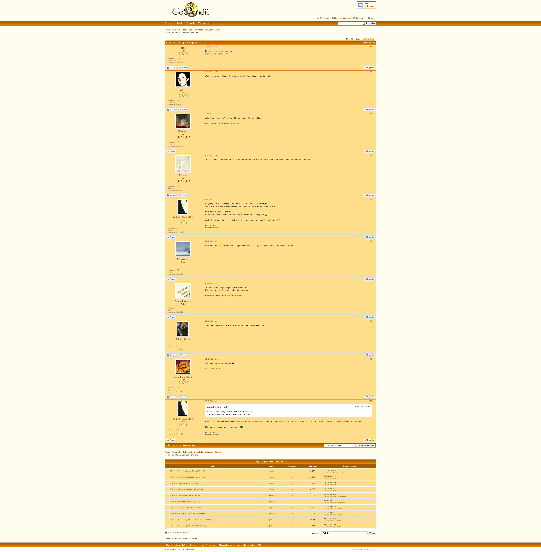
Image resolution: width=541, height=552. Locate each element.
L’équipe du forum (182, 545)
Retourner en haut (197, 545)
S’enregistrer (203, 23)
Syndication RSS (254, 545)
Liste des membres (342, 18)
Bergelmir (340, 472)
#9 (371, 359)
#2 (371, 72)
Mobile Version (212, 545)
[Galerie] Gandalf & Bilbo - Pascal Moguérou (188, 471)
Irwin (272, 471)
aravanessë (341, 502)
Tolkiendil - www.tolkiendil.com (198, 30)
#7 (371, 283)
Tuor (181, 48)
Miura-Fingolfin (182, 377)
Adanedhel (182, 339)
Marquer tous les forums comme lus (233, 545)
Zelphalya (272, 495)
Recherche (324, 18)
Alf (181, 90)
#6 (371, 241)
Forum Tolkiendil (173, 30)
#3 (371, 114)
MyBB (172, 549)
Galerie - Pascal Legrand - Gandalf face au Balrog (190, 519)
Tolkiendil (169, 545)
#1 (371, 47)
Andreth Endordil (181, 217)
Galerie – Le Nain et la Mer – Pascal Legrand (188, 513)
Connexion (191, 23)
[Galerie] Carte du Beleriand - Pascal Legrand (188, 477)
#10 (370, 401)
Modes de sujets (369, 42)
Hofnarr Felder (342, 496)
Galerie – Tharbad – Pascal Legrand (184, 501)
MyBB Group (189, 549)
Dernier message (330, 472)
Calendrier (360, 18)
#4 (371, 155)
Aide (372, 18)
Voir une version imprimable (177, 532)
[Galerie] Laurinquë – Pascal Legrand (185, 495)
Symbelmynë (182, 301)
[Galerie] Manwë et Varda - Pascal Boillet (187, 489)
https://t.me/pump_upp (212, 368)
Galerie (218, 30)
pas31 (271, 519)
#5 (371, 199)
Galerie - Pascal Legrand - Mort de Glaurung (188, 525)
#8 (371, 321)
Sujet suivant (188, 445)
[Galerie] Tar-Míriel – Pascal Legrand (185, 483)
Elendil (339, 520)
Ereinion (181, 259)
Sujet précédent (174, 445)
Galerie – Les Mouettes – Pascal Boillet (186, 507)
